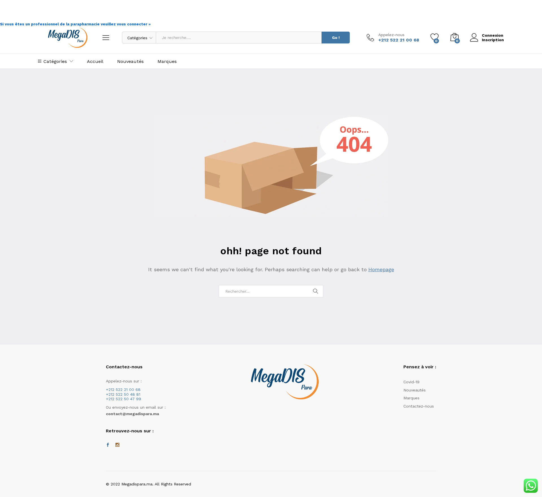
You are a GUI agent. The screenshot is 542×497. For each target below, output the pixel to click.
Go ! (336, 37)
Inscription (493, 40)
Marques (167, 61)
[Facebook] (108, 445)
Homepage (381, 269)
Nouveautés (130, 61)
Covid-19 (411, 382)
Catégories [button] (55, 61)
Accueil (95, 61)
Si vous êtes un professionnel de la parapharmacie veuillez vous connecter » (75, 24)
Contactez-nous (418, 406)
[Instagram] (117, 445)
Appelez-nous (391, 34)
